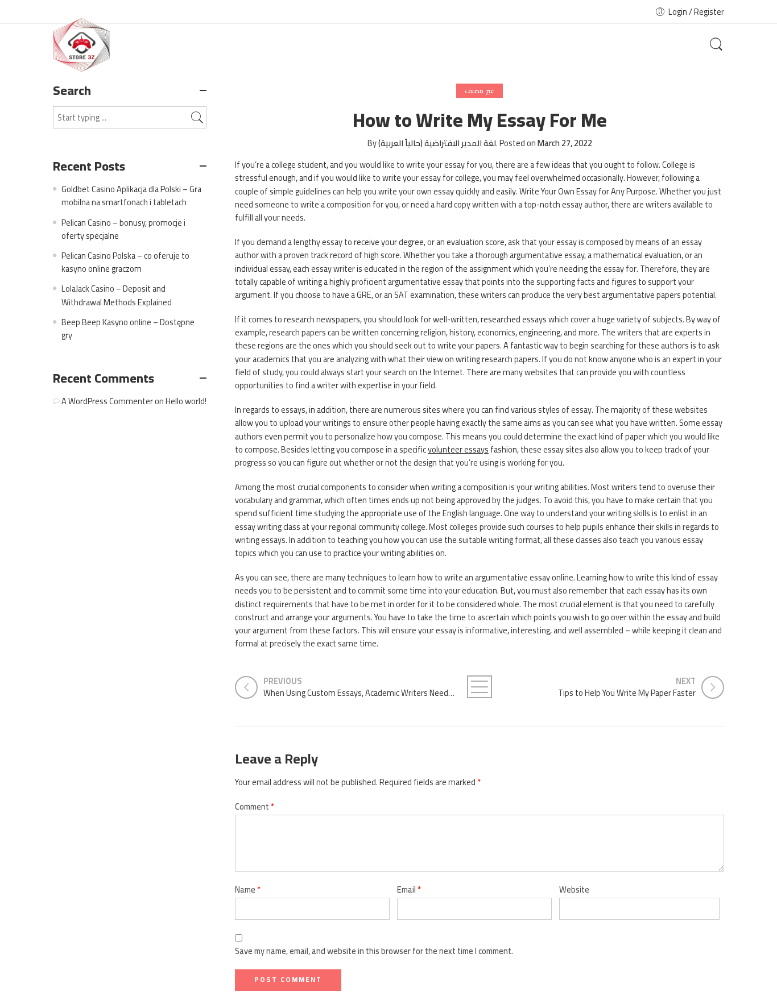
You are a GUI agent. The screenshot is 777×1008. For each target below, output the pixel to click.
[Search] (716, 45)
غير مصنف (479, 90)
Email (409, 889)
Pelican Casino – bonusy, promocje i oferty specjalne (123, 229)
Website (574, 889)
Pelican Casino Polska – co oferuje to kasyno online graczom (125, 262)
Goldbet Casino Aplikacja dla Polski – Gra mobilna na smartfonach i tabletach (131, 195)
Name (248, 889)
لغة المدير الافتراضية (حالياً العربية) (437, 143)
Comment (254, 806)
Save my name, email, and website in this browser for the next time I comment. (374, 950)
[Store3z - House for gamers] (81, 45)
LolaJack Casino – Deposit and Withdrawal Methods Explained (116, 295)
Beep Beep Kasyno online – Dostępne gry (128, 328)
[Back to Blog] (479, 686)
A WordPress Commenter (107, 401)
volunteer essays (458, 449)
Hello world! (186, 401)
